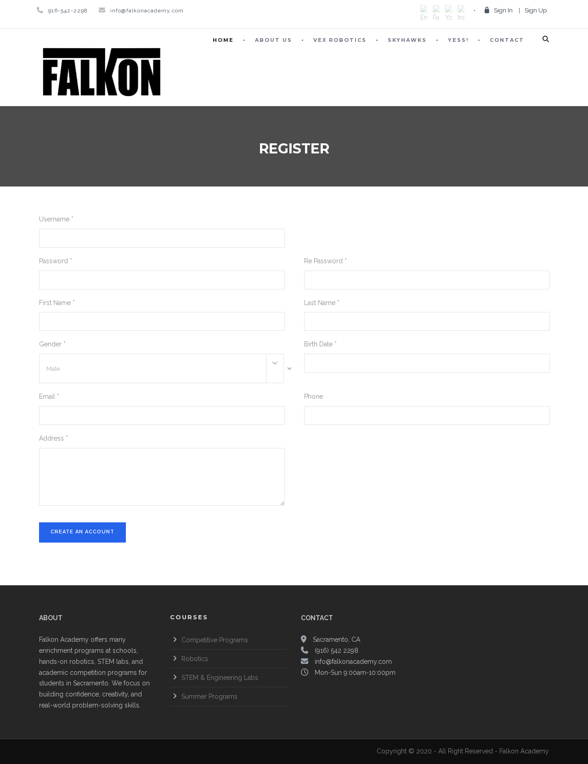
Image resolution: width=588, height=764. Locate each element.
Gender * (52, 344)
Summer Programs (209, 696)
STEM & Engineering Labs (219, 677)
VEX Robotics (340, 40)
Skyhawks (407, 40)
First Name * (57, 302)
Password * (55, 261)
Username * (56, 219)
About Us (273, 40)
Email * (49, 396)
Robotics (194, 658)
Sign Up (536, 10)
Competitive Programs (214, 640)
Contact (507, 40)
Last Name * (321, 302)
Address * (53, 438)
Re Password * (325, 261)
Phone (313, 396)
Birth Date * (320, 344)
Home (223, 40)
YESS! (458, 40)
